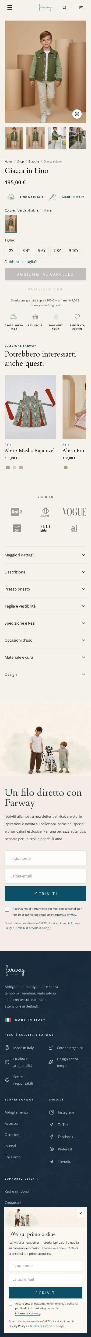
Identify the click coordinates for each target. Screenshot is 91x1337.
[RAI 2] (16, 512)
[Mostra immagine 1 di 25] (18, 119)
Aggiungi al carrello (45, 274)
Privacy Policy (17, 1326)
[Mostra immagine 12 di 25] (43, 119)
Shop (20, 161)
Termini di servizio (27, 928)
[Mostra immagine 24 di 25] (70, 119)
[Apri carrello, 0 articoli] (81, 7)
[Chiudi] (80, 1213)
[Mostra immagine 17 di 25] (54, 119)
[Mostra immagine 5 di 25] (27, 119)
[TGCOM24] (17, 528)
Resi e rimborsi (17, 1191)
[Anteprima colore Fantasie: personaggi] (21, 467)
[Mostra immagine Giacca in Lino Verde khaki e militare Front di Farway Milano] (35, 138)
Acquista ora (45, 289)
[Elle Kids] (45, 528)
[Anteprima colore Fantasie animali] (14, 467)
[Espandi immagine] (77, 114)
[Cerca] (64, 7)
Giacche (33, 161)
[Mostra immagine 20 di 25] (61, 119)
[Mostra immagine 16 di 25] (52, 119)
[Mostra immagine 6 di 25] (29, 119)
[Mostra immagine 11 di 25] (41, 119)
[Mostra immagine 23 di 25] (68, 119)
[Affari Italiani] (74, 528)
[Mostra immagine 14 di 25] (47, 119)
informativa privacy (63, 915)
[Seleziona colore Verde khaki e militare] (11, 223)
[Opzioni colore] (45, 224)
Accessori (12, 1123)
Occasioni (12, 1134)
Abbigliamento (16, 1112)
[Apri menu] (10, 7)
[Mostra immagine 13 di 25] (45, 119)
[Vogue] (74, 512)
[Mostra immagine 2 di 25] (20, 119)
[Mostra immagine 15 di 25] (50, 119)
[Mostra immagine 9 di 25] (36, 119)
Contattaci (13, 1202)
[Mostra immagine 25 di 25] (72, 119)
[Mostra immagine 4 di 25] (24, 119)
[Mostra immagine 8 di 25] (34, 119)
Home (9, 161)
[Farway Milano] (45, 7)
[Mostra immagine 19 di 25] (59, 119)
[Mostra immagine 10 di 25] (38, 119)
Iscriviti (45, 893)
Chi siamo (13, 1157)
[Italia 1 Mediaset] (45, 511)
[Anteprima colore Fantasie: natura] (8, 467)
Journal (10, 1145)
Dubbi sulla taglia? (21, 261)
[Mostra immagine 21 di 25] (63, 119)
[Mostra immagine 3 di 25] (22, 119)
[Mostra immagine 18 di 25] (56, 119)
